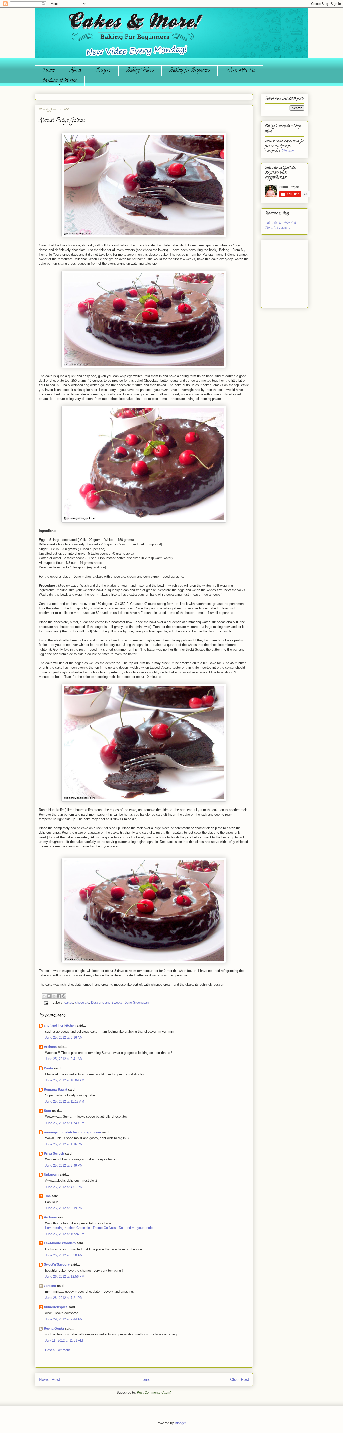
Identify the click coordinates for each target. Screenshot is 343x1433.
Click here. (287, 151)
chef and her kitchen (60, 1025)
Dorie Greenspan (136, 1002)
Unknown (51, 1174)
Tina (47, 1196)
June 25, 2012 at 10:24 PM (64, 1234)
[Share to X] (53, 996)
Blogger (180, 1423)
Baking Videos (140, 70)
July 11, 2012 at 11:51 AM (64, 1340)
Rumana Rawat (55, 1089)
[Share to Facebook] (58, 996)
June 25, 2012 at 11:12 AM (64, 1101)
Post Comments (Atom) (154, 1392)
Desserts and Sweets (106, 1002)
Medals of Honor (60, 81)
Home (48, 70)
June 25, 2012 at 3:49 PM (64, 1165)
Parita (48, 1068)
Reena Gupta (54, 1328)
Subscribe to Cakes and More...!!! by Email (280, 225)
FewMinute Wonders (60, 1243)
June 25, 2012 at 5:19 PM (64, 1208)
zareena (50, 1286)
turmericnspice (55, 1307)
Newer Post (49, 1379)
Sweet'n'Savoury (57, 1264)
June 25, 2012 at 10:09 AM (64, 1080)
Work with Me (240, 70)
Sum (47, 1111)
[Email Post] (45, 1002)
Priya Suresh (54, 1153)
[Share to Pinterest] (63, 996)
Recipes (104, 70)
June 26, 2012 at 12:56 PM (64, 1276)
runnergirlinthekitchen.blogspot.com (72, 1132)
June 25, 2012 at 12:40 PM (64, 1123)
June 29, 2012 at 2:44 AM (64, 1319)
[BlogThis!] (49, 996)
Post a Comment (57, 1350)
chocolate (82, 1002)
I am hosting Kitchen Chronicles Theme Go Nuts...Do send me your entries (99, 1228)
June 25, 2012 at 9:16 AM (64, 1037)
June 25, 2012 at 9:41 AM (64, 1059)
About (75, 70)
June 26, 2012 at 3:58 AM (64, 1255)
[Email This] (44, 996)
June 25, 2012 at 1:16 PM (64, 1144)
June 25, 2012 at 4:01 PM (64, 1187)
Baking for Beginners (189, 70)
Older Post (239, 1379)
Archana (50, 1047)
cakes (68, 1002)
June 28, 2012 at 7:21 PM (64, 1298)
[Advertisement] (280, 272)
